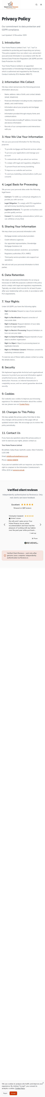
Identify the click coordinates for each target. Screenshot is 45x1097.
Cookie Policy (24, 404)
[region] (22, 524)
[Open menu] (41, 5)
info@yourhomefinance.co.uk (17, 456)
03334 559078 (12, 460)
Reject (5, 1093)
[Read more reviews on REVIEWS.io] (31, 543)
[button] (4, 524)
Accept (13, 1093)
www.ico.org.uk (18, 470)
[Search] (36, 5)
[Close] (43, 1083)
